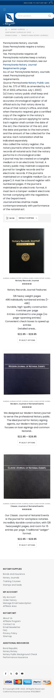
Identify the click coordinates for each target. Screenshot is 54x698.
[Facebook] (49, 3)
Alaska (31, 278)
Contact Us (9, 624)
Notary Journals (11, 577)
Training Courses (12, 581)
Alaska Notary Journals (42, 278)
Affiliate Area (9, 606)
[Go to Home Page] (6, 29)
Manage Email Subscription (17, 603)
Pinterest (16, 673)
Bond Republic (10, 648)
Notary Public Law (38, 83)
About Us (7, 618)
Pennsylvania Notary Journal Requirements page (20, 66)
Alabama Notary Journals (19, 278)
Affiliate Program (12, 621)
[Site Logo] (9, 19)
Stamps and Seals (12, 584)
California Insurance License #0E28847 (22, 691)
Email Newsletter (11, 627)
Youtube (22, 673)
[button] (51, 2)
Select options (28, 340)
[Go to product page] (27, 250)
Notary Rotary (10, 651)
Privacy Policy (10, 633)
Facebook (5, 673)
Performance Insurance (15, 657)
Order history (10, 600)
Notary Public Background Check (20, 654)
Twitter (11, 673)
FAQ (5, 630)
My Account (9, 597)
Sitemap (7, 636)
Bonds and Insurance (14, 574)
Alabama (6, 278)
